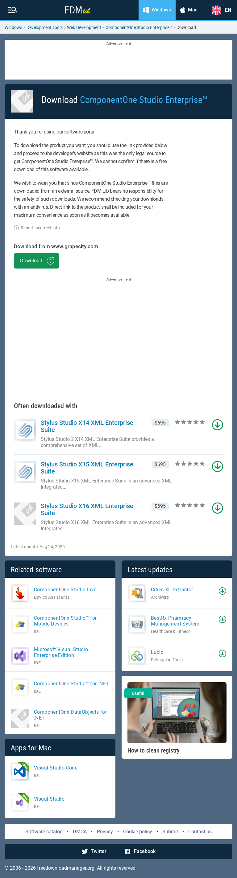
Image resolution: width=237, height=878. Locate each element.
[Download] (222, 591)
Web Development (84, 27)
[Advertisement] (118, 60)
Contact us (200, 832)
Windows (13, 27)
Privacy (105, 832)
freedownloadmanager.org (65, 868)
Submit (170, 832)
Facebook (145, 851)
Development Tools (45, 27)
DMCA (80, 832)
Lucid (157, 652)
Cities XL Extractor (172, 590)
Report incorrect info (40, 227)
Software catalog (44, 832)
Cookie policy (137, 832)
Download (31, 261)
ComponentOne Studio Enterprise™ (139, 27)
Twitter (98, 851)
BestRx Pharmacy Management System (175, 621)
